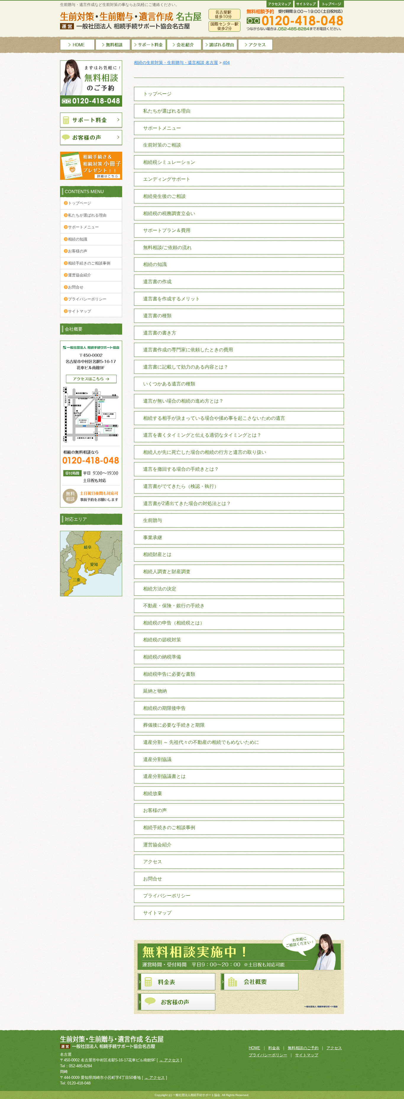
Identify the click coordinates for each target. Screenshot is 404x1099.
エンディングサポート (166, 179)
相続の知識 (77, 239)
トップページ (79, 203)
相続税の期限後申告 (164, 708)
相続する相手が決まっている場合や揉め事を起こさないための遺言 (214, 418)
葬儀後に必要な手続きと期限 (174, 725)
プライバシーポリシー (87, 299)
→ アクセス (169, 1060)
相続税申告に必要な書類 (169, 674)
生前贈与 (152, 520)
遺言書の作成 (157, 281)
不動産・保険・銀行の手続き (174, 605)
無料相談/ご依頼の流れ (167, 247)
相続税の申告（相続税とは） (174, 622)
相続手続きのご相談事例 (89, 263)
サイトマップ (79, 311)
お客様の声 (77, 251)
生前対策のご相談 (162, 145)
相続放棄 (152, 793)
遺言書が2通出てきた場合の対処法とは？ (187, 503)
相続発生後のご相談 (164, 196)
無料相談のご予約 (303, 1048)
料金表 (274, 1048)
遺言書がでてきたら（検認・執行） (181, 486)
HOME (254, 1048)
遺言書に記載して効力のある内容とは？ (185, 366)
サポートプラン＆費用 (166, 230)
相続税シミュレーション (169, 162)
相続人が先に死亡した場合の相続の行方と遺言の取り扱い (204, 452)
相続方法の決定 (159, 588)
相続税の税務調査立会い (169, 213)
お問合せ (75, 287)
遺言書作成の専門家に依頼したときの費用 (188, 349)
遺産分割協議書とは (164, 776)
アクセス (152, 861)
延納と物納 (155, 690)
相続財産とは (157, 554)
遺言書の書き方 (159, 332)
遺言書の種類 (157, 315)
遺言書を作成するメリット (171, 298)
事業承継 (152, 537)
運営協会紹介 (79, 275)
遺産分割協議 (157, 759)
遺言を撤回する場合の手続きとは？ (181, 469)
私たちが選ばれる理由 (87, 215)
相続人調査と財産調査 (166, 571)
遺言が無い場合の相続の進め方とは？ (183, 400)
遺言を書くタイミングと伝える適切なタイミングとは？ (202, 435)
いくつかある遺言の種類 (169, 383)
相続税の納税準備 (162, 656)
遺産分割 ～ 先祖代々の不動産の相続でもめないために (201, 742)
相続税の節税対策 (162, 639)
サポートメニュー (83, 227)
